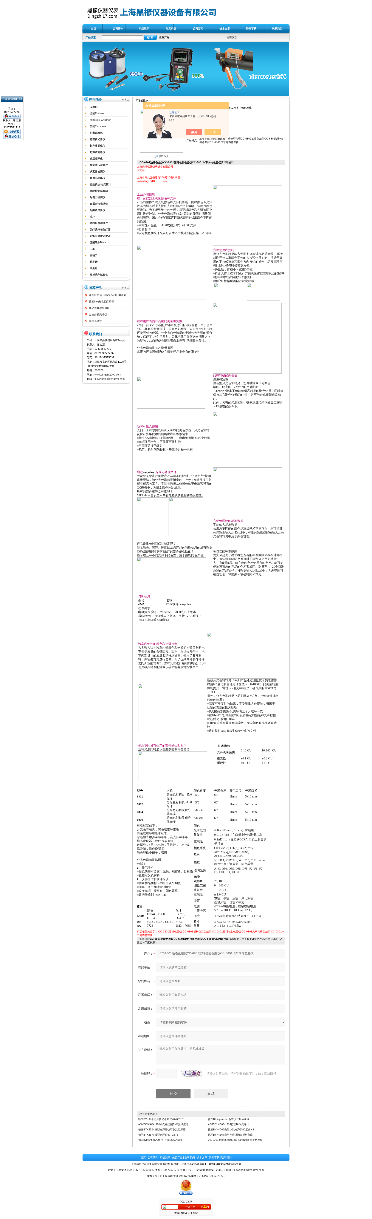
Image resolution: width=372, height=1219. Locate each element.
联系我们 (226, 1157)
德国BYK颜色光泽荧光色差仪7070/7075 (161, 1119)
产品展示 (165, 1157)
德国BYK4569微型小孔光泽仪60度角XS (231, 1129)
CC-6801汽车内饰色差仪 (256, 931)
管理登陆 (178, 1176)
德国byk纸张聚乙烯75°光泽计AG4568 (160, 1139)
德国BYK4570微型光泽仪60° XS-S (158, 1134)
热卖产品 (177, 1157)
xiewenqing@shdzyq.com (110, 378)
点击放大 (163, 156)
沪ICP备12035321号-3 (212, 1176)
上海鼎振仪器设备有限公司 (146, 1163)
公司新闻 (189, 1157)
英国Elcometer (98, 126)
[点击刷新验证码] (191, 1073)
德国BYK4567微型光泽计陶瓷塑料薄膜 (230, 1134)
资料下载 (214, 1157)
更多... (125, 99)
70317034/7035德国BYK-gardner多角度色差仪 (235, 1139)
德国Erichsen (97, 113)
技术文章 (202, 1157)
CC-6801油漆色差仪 (170, 931)
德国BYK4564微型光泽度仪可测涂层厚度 (162, 1129)
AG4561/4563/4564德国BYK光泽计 (228, 1124)
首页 (143, 1157)
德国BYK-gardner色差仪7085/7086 (228, 1119)
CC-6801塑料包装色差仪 (197, 931)
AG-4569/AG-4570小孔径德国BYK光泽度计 (163, 1124)
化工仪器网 (166, 1176)
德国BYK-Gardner (100, 119)
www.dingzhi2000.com (108, 374)
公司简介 (153, 1157)
